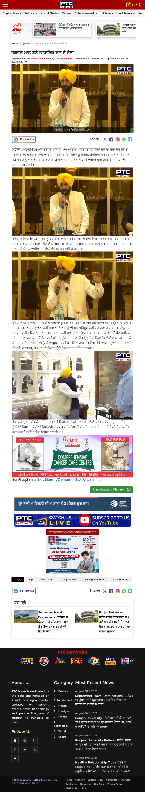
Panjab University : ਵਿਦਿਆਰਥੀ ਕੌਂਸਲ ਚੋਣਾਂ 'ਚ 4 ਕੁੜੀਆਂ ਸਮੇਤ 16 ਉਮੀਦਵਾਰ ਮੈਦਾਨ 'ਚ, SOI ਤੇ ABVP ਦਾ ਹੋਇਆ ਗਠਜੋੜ (103, 722)
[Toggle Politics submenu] (36, 13)
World (62, 731)
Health (62, 705)
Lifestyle (63, 711)
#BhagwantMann (95, 579)
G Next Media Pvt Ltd (28, 783)
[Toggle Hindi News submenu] (134, 13)
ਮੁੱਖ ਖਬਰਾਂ (27, 43)
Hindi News (124, 13)
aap (30, 579)
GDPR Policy (72, 788)
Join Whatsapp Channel (108, 489)
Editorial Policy (95, 779)
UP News (107, 13)
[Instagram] (117, 139)
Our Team (99, 784)
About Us (80, 779)
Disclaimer (85, 784)
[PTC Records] (44, 661)
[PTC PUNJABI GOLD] (77, 661)
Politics (29, 13)
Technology (61, 725)
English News (12, 13)
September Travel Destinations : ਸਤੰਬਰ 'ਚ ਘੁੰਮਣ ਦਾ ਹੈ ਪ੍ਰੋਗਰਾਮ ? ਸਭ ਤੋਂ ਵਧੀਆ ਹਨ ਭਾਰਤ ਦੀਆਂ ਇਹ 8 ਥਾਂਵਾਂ (104, 700)
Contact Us (71, 784)
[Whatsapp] (124, 139)
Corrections (112, 779)
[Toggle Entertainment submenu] (96, 13)
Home (14, 43)
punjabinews (69, 579)
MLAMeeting (120, 579)
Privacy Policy (114, 784)
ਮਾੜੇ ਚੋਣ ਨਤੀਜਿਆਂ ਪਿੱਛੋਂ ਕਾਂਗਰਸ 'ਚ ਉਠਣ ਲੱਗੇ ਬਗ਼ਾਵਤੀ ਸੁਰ (67, 480)
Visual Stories (50, 13)
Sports (62, 736)
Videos (66, 13)
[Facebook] (111, 139)
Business (63, 691)
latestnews (47, 579)
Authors (125, 779)
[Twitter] (105, 140)
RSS (84, 788)
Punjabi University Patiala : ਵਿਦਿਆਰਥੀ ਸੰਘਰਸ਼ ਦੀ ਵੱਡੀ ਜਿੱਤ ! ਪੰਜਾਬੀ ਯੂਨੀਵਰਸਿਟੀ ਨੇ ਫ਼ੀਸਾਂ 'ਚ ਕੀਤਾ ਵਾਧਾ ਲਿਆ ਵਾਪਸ (104, 744)
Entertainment (84, 13)
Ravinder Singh (64, 58)
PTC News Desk (35, 58)
